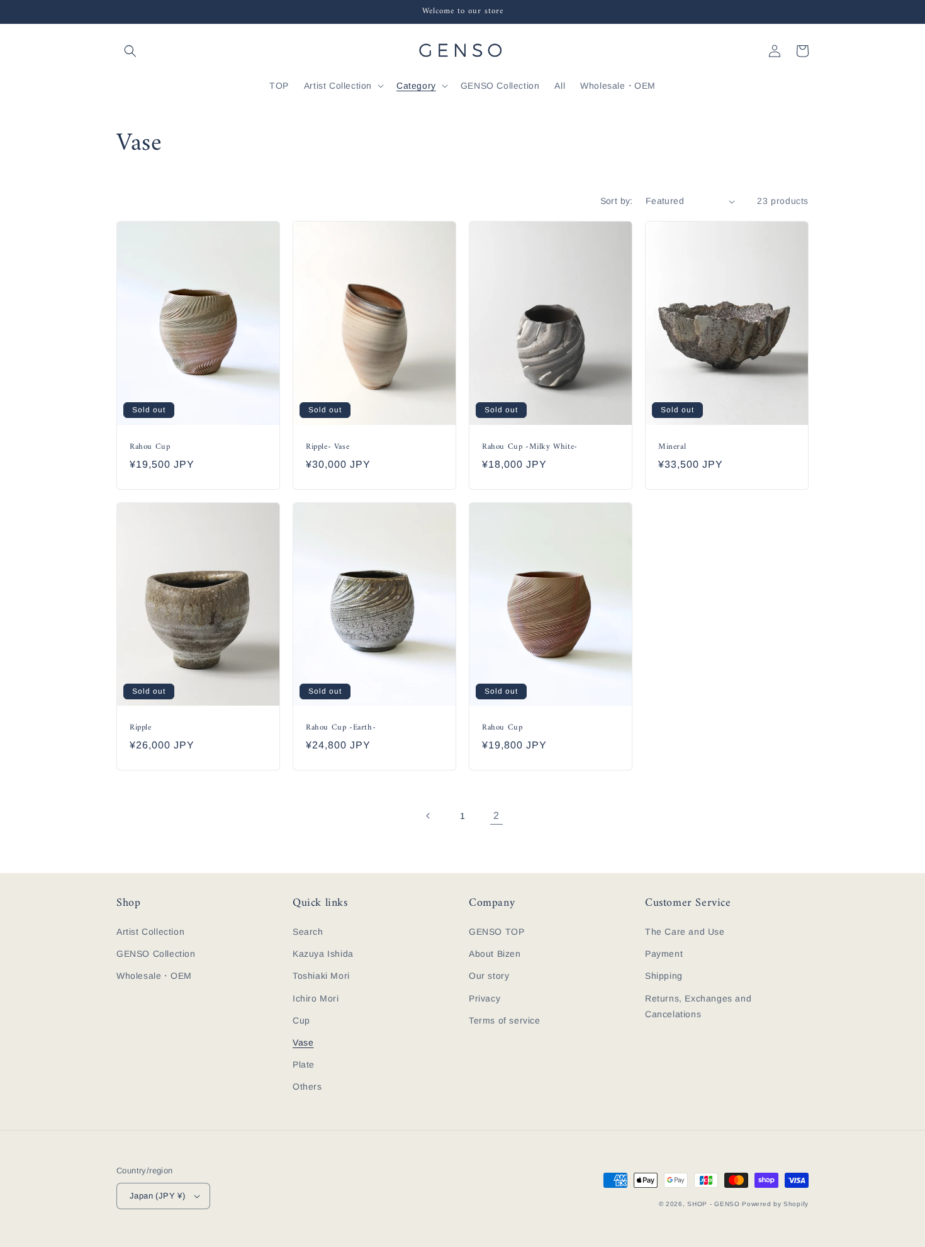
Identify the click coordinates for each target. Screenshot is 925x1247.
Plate (304, 1064)
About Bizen (495, 954)
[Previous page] (428, 816)
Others (307, 1086)
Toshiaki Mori (321, 976)
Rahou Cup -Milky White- (530, 447)
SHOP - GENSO (713, 1203)
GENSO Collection (156, 954)
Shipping (664, 976)
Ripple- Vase (327, 447)
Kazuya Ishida (323, 954)
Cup (301, 1020)
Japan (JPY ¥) (157, 1195)
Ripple (141, 728)
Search (308, 932)
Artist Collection (150, 932)
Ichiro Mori (316, 998)
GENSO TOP (496, 932)
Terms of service (505, 1020)
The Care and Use (685, 932)
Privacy (484, 998)
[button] (130, 51)
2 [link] (496, 815)
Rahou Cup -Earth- (341, 728)
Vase (303, 1042)
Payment (664, 954)
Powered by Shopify (775, 1203)
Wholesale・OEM (154, 976)
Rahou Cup (150, 447)
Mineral (672, 447)
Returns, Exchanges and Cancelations (698, 1006)
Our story (489, 976)
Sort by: (616, 201)
